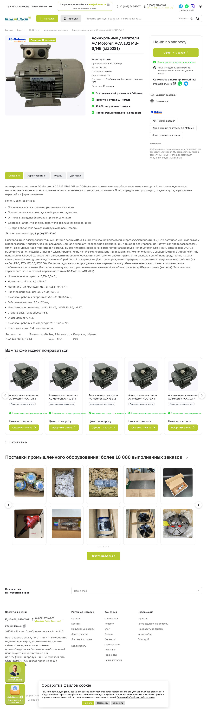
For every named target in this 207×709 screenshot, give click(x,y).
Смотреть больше (103, 556)
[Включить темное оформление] (200, 6)
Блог (107, 628)
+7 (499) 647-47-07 (130, 6)
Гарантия (143, 618)
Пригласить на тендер (150, 628)
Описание (14, 175)
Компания (110, 611)
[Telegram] (181, 6)
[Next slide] (198, 505)
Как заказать (78, 645)
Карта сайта (145, 634)
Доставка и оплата (81, 639)
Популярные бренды (83, 628)
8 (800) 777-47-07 (156, 5)
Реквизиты (110, 654)
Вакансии (110, 639)
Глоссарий (143, 639)
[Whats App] (187, 6)
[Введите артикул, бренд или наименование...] (197, 18)
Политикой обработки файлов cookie (136, 697)
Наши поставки (113, 660)
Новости (109, 623)
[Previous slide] (8, 505)
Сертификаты (112, 644)
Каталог (75, 618)
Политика (110, 649)
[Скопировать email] (174, 83)
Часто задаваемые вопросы (153, 623)
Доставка (75, 175)
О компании (111, 618)
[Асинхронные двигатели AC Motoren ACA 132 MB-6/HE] (45, 75)
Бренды (75, 623)
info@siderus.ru (97, 4)
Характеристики (36, 175)
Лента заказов (79, 634)
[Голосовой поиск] (191, 18)
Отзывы (58, 175)
